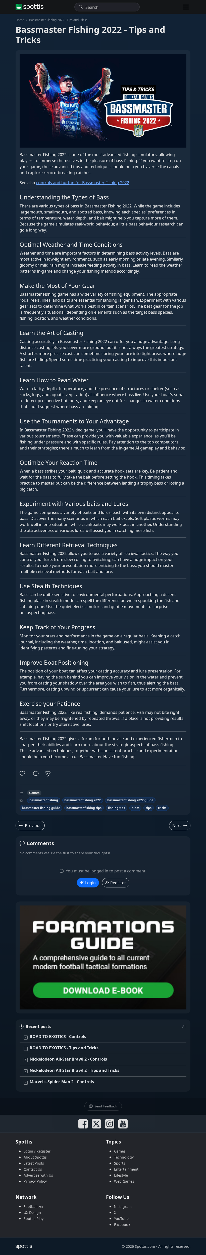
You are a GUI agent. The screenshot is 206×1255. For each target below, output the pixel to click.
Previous (33, 825)
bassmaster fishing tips (83, 808)
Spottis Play (33, 1218)
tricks (162, 808)
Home (20, 20)
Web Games (124, 1181)
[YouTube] (123, 1123)
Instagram (123, 1206)
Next (176, 825)
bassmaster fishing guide (41, 808)
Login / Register (37, 1151)
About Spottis (35, 1157)
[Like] (23, 774)
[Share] (48, 774)
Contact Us (33, 1169)
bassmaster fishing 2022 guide (130, 800)
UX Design (32, 1212)
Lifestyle (121, 1175)
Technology (124, 1157)
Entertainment (126, 1169)
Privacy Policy (35, 1181)
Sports (119, 1163)
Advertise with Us (38, 1175)
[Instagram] (109, 1123)
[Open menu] (185, 7)
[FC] (103, 957)
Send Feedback (105, 1106)
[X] (96, 1123)
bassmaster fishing (43, 800)
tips (148, 808)
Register (118, 882)
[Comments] (36, 774)
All (184, 1026)
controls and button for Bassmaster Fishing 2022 (82, 182)
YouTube (121, 1218)
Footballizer (34, 1206)
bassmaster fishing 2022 (82, 800)
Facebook (122, 1224)
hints (135, 808)
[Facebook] (83, 1123)
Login (90, 882)
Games (34, 793)
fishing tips (116, 808)
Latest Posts (34, 1163)
